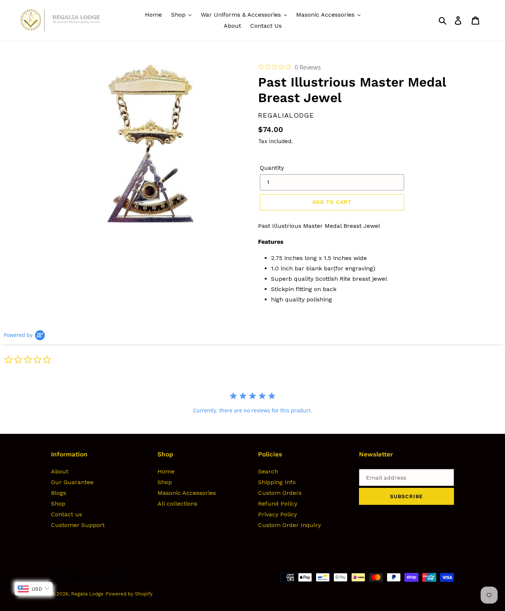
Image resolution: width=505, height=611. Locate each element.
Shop (58, 503)
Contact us (66, 514)
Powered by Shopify (129, 594)
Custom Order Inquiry (289, 525)
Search (268, 471)
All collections (177, 503)
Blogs (58, 492)
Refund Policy (277, 503)
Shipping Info (277, 482)
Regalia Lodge (87, 594)
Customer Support (78, 525)
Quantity (272, 167)
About (59, 471)
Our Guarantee (72, 482)
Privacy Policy (277, 514)
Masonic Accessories (186, 492)
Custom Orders (280, 492)
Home (165, 471)
